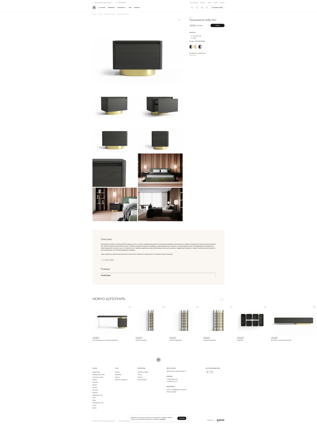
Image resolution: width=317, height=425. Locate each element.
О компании (121, 7)
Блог (130, 7)
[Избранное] (197, 7)
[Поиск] (192, 7)
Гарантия (140, 377)
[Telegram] (207, 372)
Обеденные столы (97, 395)
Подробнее (192, 55)
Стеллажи (95, 382)
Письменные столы (97, 402)
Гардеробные (96, 372)
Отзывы (215, 2)
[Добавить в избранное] (179, 19)
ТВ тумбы (95, 390)
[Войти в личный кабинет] (207, 7)
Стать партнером (194, 2)
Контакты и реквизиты (121, 379)
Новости (117, 377)
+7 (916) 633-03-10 (121, 2)
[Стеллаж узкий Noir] (150, 323)
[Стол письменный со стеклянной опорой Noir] (112, 323)
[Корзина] (202, 7)
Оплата (209, 2)
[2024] (221, 420)
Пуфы (94, 400)
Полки (94, 397)
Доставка (202, 2)
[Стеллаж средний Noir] (184, 323)
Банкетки (95, 392)
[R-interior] (94, 7)
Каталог (103, 7)
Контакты (222, 2)
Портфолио (111, 7)
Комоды (94, 384)
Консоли (94, 387)
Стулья (94, 405)
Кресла (94, 408)
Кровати (94, 379)
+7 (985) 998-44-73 (172, 379)
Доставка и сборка (143, 372)
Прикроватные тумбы (98, 374)
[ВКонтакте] (211, 372)
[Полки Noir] (252, 323)
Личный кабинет (142, 379)
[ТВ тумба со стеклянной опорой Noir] (294, 323)
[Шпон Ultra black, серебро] (200, 47)
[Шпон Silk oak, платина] (196, 47)
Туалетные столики (97, 377)
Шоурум (117, 372)
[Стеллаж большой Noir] (218, 323)
